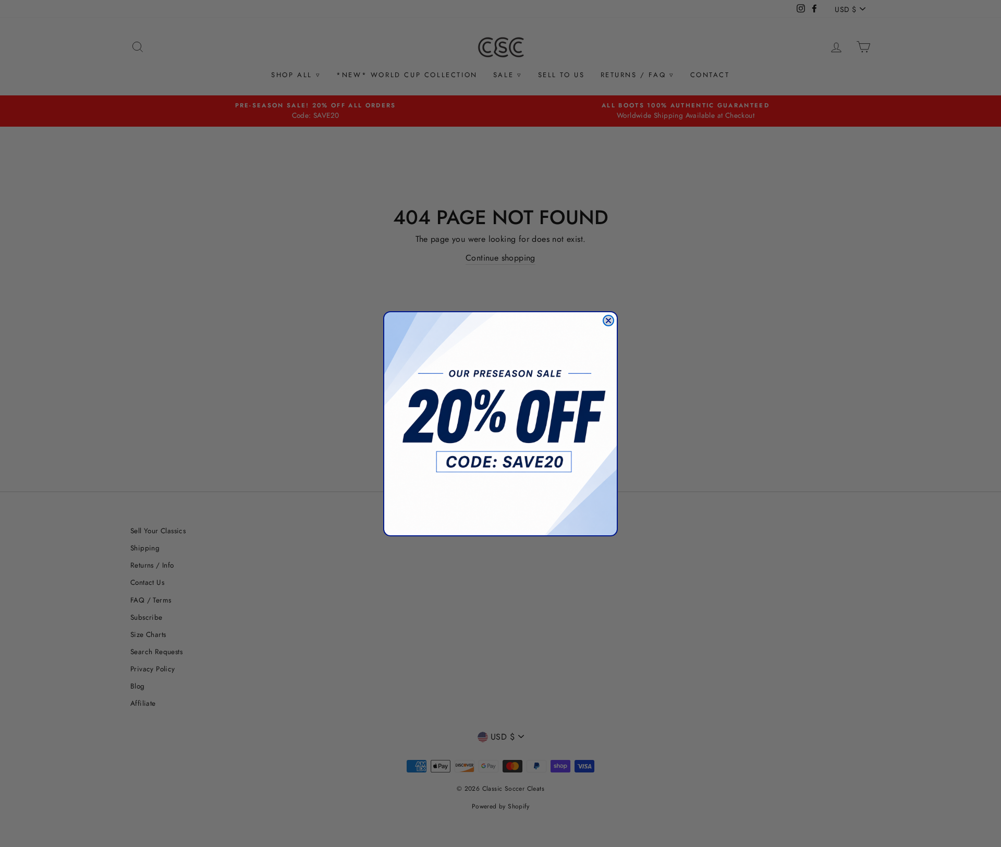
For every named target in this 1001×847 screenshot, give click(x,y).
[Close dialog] (608, 320)
